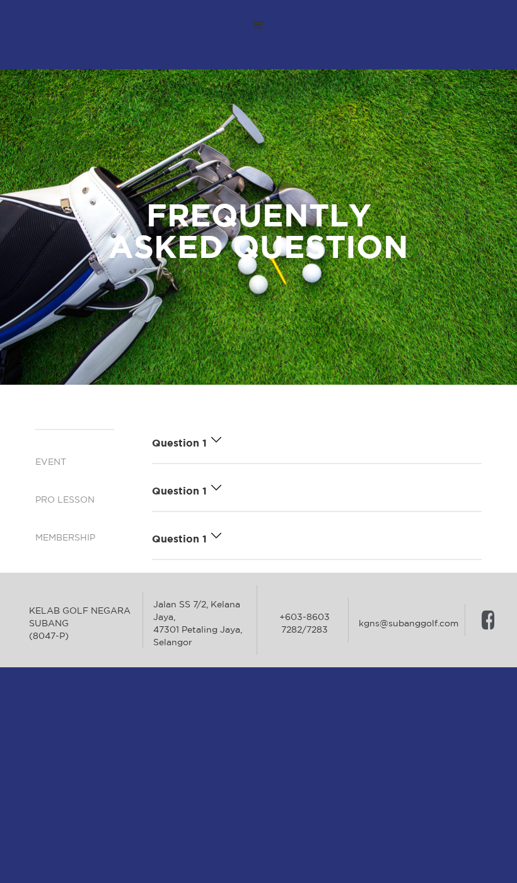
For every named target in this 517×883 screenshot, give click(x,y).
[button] (258, 25)
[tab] (74, 423)
